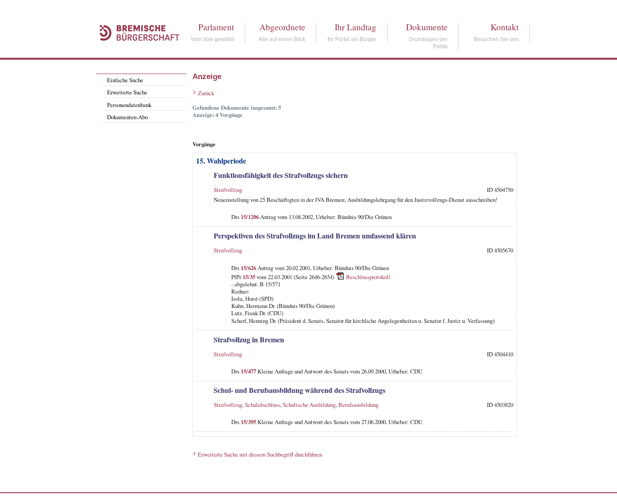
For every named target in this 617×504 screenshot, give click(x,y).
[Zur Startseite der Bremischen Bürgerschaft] (135, 51)
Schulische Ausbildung (309, 405)
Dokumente (427, 27)
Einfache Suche (125, 80)
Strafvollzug (228, 190)
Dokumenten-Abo (127, 117)
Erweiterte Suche (127, 92)
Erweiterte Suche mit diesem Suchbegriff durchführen (260, 454)
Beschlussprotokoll (368, 277)
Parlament (216, 27)
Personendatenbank (129, 105)
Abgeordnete (282, 27)
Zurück (206, 93)
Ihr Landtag (355, 27)
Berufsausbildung (358, 405)
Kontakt (505, 27)
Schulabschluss (262, 405)
